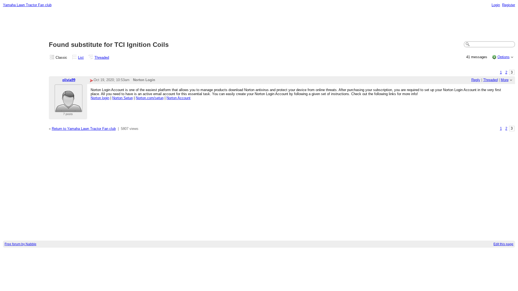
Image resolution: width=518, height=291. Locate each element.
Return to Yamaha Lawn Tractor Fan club (84, 129)
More (505, 80)
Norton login (100, 98)
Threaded (101, 58)
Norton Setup (122, 98)
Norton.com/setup (149, 98)
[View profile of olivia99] (68, 109)
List (81, 58)
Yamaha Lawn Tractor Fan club (27, 5)
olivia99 (68, 80)
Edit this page (503, 244)
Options (503, 57)
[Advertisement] (259, 24)
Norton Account (178, 98)
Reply (475, 80)
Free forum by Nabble (20, 244)
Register (508, 5)
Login (496, 5)
